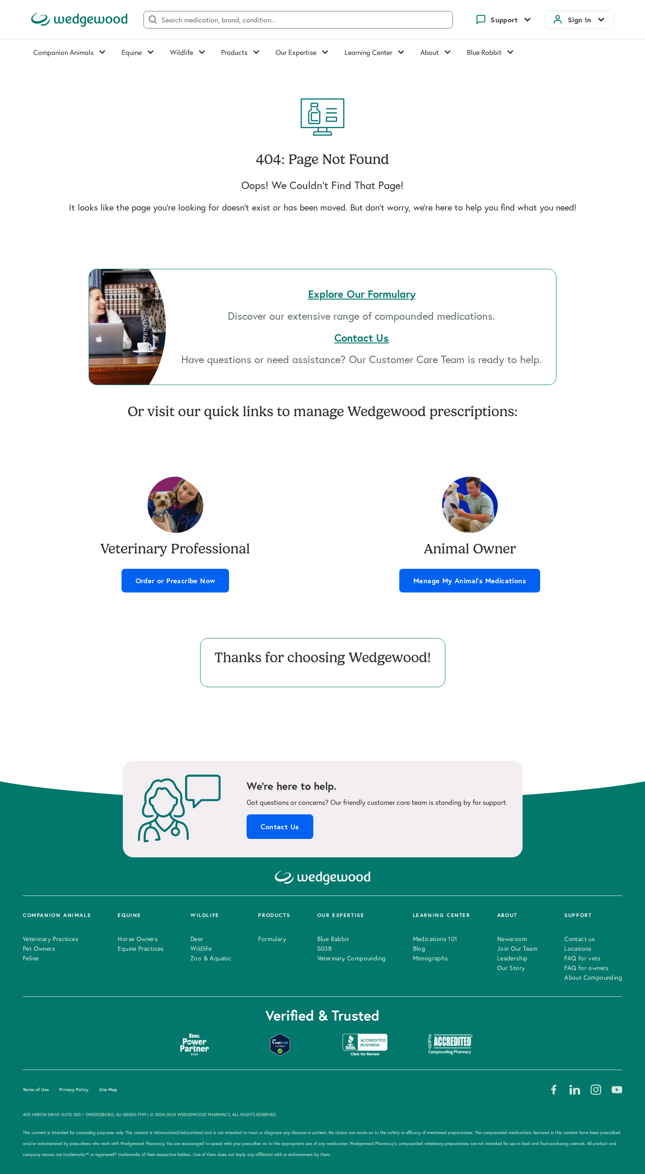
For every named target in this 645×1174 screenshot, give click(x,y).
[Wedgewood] (79, 20)
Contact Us (280, 826)
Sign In (579, 19)
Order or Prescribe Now (175, 580)
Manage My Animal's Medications (469, 580)
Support (504, 19)
